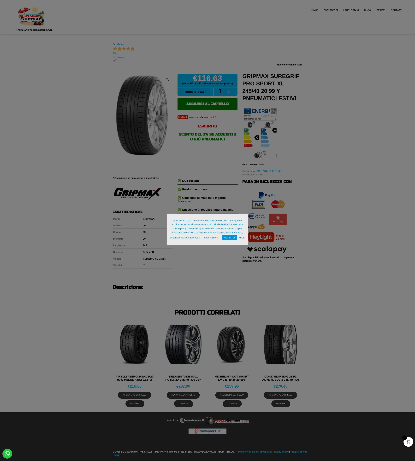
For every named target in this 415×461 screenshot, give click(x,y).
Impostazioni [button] (211, 237)
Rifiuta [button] (241, 237)
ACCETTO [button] (229, 237)
